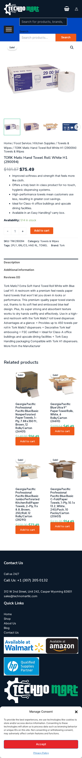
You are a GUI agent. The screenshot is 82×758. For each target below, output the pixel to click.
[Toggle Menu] (9, 29)
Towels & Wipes (14, 151)
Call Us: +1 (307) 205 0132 (26, 580)
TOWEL (43, 245)
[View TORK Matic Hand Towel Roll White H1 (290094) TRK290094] (12, 127)
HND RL (33, 245)
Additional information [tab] (19, 270)
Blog (7, 628)
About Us (10, 623)
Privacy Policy (41, 752)
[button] (76, 712)
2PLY (14, 245)
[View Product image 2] (31, 127)
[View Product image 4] (70, 127)
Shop (7, 618)
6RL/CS (22, 245)
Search (23, 31)
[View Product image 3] (51, 127)
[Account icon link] (76, 9)
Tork (62, 245)
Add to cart (41, 230)
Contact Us (11, 632)
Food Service (22, 143)
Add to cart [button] (27, 441)
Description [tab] (12, 262)
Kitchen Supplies (44, 143)
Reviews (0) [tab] (12, 277)
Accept (41, 744)
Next (77, 127)
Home (8, 143)
